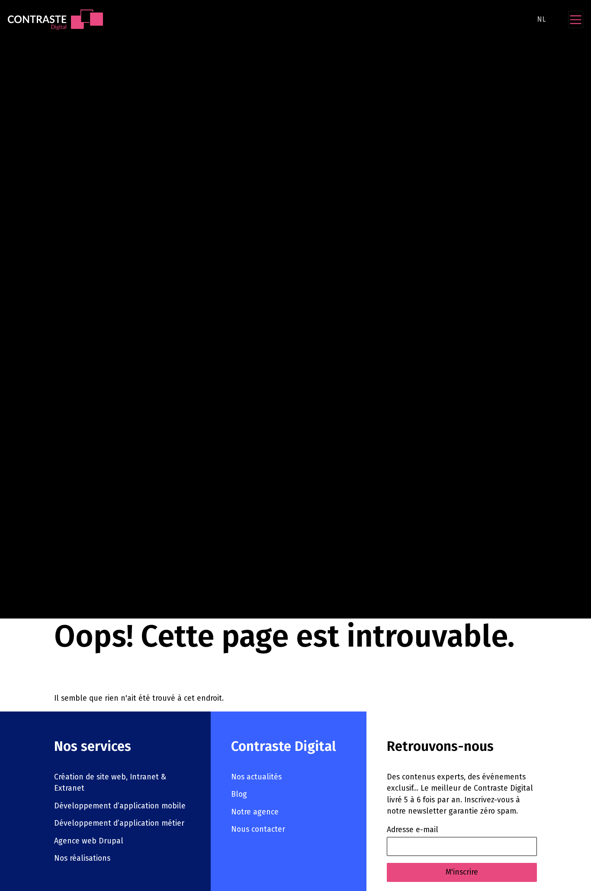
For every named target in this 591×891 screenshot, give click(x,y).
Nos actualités (256, 777)
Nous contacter (258, 829)
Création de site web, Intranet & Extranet (110, 782)
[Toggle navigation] (575, 19)
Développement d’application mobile (120, 806)
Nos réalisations (82, 858)
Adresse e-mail (412, 829)
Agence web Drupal (88, 841)
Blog (239, 794)
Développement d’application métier (119, 823)
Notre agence (255, 812)
